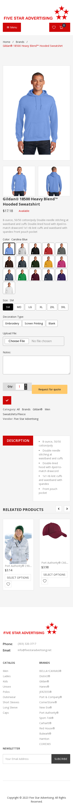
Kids (5, 681)
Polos (6, 692)
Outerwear (9, 697)
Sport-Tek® (46, 718)
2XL (52, 307)
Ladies (7, 676)
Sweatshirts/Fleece (14, 414)
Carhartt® (45, 723)
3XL (63, 307)
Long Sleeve (10, 707)
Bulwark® (45, 733)
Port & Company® (50, 697)
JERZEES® (45, 692)
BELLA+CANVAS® (50, 671)
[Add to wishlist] (8, 584)
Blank (51, 323)
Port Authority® (49, 712)
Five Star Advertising (26, 419)
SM (8, 307)
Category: (9, 409)
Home (6, 42)
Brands (20, 42)
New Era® (45, 707)
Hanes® (44, 686)
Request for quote (49, 389)
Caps (6, 712)
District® (44, 676)
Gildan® (37, 409)
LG (30, 307)
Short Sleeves (11, 702)
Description (18, 440)
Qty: (10, 386)
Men (47, 409)
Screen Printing (34, 323)
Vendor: (8, 419)
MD (19, 307)
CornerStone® (48, 702)
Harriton (44, 738)
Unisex (7, 686)
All (18, 409)
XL (41, 307)
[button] (51, 467)
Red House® (47, 728)
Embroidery (12, 323)
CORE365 (45, 744)
